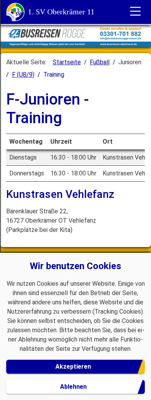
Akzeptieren (73, 366)
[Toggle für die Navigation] (135, 12)
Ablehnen (73, 386)
